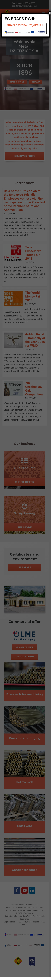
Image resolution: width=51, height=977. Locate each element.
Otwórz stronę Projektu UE (25, 25)
